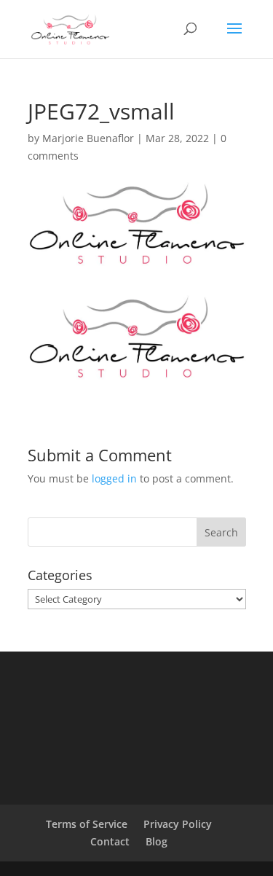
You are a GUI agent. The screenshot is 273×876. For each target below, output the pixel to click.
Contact (110, 841)
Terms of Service (86, 824)
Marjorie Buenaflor (88, 138)
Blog (156, 841)
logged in (114, 478)
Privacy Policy (177, 824)
